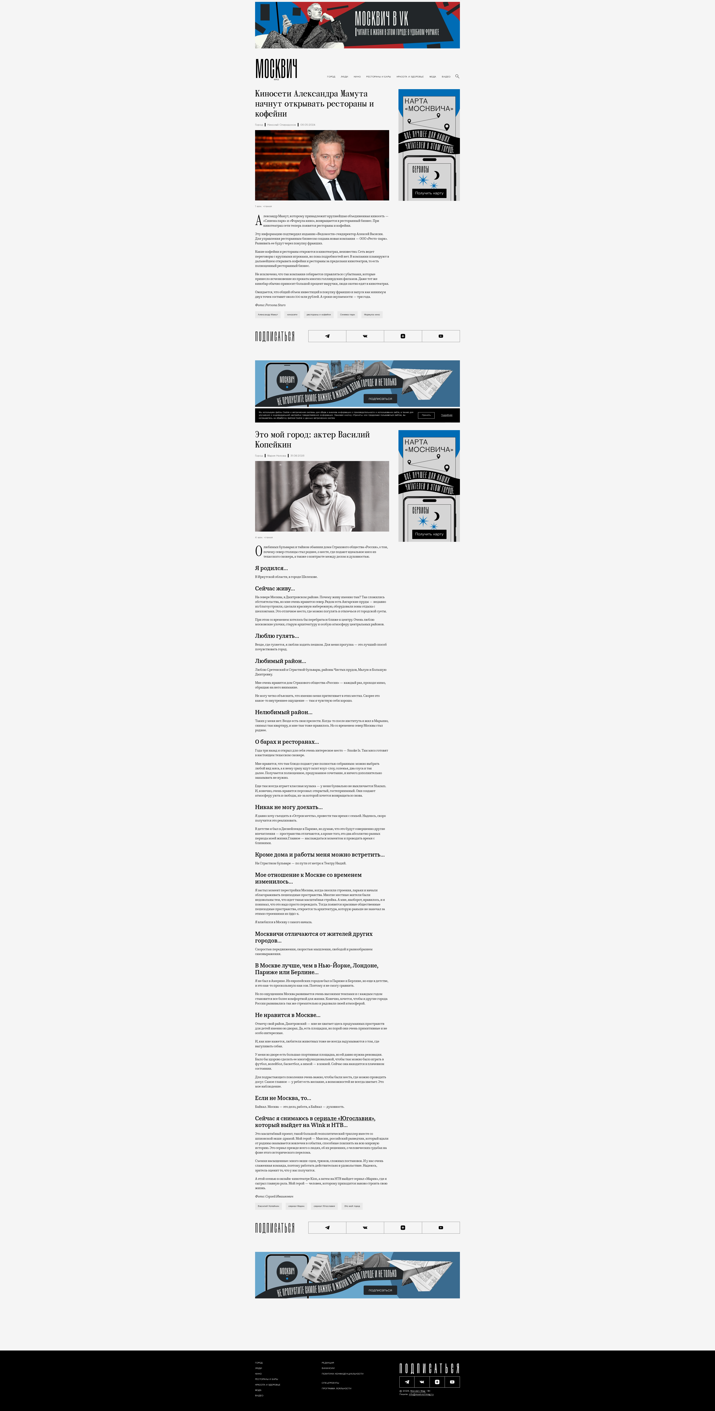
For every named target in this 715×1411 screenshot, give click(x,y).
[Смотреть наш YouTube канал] (441, 336)
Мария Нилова (276, 456)
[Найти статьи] (457, 76)
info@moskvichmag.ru (421, 1394)
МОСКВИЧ (276, 68)
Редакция (328, 1363)
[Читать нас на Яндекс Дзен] (403, 336)
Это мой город (352, 1206)
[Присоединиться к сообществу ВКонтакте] (365, 336)
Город (259, 125)
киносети (292, 315)
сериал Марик (296, 1206)
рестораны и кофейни (319, 315)
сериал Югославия (324, 1206)
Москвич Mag (418, 1391)
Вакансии (328, 1368)
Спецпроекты (330, 1383)
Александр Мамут (268, 315)
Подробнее (446, 415)
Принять (426, 415)
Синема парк (347, 315)
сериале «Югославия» (344, 1118)
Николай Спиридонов (281, 125)
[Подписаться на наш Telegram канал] (327, 336)
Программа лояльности (336, 1388)
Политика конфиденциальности (342, 1374)
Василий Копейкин (268, 1206)
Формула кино (372, 315)
